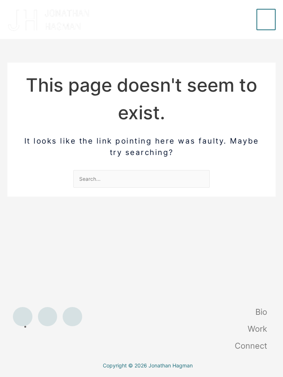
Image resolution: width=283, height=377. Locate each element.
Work (257, 329)
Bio (261, 312)
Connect (251, 345)
